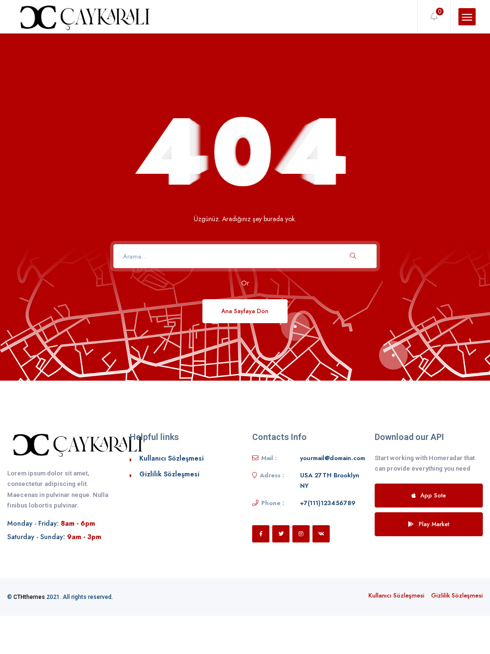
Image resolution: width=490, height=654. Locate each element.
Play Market (434, 524)
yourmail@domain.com (332, 457)
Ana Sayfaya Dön (245, 311)
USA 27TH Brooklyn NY (329, 480)
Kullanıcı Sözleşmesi (171, 458)
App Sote (433, 495)
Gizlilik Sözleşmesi (169, 474)
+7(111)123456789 (328, 502)
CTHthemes (29, 597)
